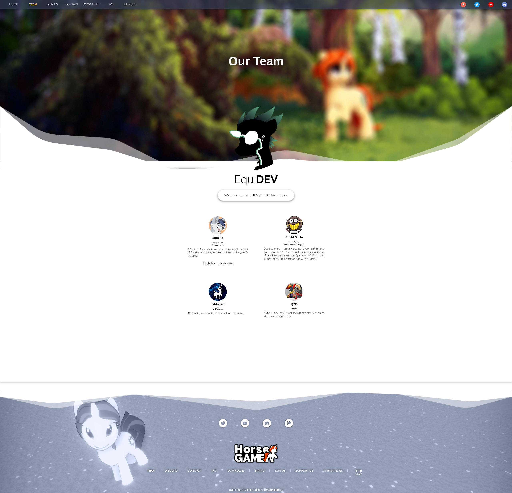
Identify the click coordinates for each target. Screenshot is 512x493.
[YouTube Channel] (491, 4)
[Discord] (504, 4)
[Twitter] (477, 4)
